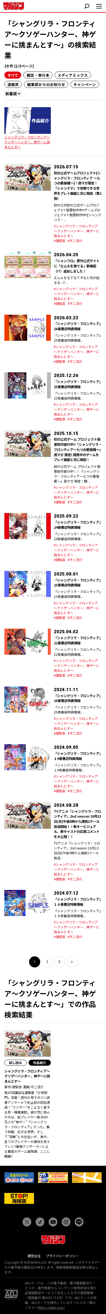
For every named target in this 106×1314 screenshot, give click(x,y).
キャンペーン (84, 84)
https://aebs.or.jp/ (51, 1307)
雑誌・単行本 (38, 75)
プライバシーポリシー (62, 1255)
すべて (12, 75)
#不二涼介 (75, 240)
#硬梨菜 (60, 240)
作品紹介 (39, 1062)
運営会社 (33, 1255)
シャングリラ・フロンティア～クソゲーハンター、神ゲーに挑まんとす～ (27, 142)
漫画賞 (13, 84)
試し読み (15, 1062)
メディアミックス (73, 75)
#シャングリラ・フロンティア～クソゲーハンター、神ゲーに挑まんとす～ (76, 231)
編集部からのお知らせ (46, 84)
